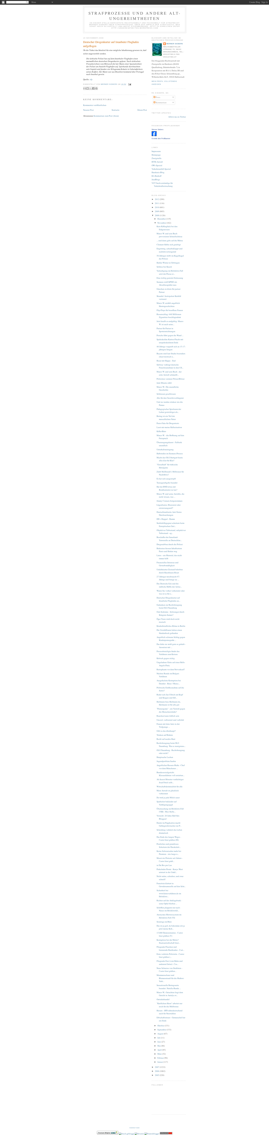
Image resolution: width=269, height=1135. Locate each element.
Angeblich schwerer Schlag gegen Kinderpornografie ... (171, 639)
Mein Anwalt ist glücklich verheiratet (168, 792)
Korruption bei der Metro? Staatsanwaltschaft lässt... (168, 941)
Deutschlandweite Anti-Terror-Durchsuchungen (169, 514)
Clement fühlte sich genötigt (169, 244)
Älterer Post (142, 110)
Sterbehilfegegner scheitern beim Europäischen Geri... (170, 525)
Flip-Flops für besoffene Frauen (170, 310)
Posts (157, 97)
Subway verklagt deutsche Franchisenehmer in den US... (170, 366)
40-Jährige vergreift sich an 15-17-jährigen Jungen (171, 348)
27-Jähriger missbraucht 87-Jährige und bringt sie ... (168, 578)
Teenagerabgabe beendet (167, 482)
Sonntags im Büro (164, 921)
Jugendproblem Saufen (166, 761)
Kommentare (161, 102)
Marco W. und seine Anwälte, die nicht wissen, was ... (170, 495)
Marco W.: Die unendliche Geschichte (168, 388)
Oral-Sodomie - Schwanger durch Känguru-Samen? (170, 613)
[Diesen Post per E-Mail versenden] (84, 88)
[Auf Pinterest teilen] (96, 88)
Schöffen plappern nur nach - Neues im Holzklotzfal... (169, 909)
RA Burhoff (156, 175)
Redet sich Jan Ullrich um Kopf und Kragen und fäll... (170, 696)
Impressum (156, 151)
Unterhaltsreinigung (165, 449)
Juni (159, 1041)
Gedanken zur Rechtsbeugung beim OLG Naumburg (169, 606)
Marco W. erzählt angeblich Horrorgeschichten (168, 305)
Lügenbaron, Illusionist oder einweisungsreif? (169, 506)
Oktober (161, 1025)
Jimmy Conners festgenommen (169, 500)
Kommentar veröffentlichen (94, 105)
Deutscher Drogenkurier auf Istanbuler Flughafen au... (168, 599)
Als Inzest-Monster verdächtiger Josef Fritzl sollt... (170, 781)
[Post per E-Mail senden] (129, 84)
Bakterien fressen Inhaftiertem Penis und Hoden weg (169, 550)
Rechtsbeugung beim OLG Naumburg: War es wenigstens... (171, 745)
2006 (157, 1071)
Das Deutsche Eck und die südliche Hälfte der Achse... (169, 585)
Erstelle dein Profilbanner (161, 138)
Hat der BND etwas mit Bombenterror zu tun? (167, 488)
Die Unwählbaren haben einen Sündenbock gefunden (169, 631)
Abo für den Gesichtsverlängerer (170, 397)
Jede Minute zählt (164, 382)
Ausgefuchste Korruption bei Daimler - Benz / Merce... (169, 682)
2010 (157, 207)
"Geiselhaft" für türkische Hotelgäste (167, 466)
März (159, 1053)
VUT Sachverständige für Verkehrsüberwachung (162, 185)
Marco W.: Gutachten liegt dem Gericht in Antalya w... (170, 994)
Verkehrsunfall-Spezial (161, 169)
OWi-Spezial (157, 165)
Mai (159, 1045)
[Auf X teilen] (90, 88)
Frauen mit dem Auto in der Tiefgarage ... (168, 725)
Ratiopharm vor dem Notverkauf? (171, 669)
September (162, 1029)
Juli (159, 1037)
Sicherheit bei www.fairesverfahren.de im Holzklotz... (169, 893)
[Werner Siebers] (154, 135)
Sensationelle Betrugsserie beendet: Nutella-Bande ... (169, 987)
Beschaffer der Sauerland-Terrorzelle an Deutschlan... (169, 539)
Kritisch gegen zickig (166, 658)
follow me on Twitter (177, 116)
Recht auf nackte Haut (166, 739)
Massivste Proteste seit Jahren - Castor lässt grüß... (170, 860)
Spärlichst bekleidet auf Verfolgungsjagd (167, 803)
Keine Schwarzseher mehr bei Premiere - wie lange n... (169, 853)
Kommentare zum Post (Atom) (106, 115)
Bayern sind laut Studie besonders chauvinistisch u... (171, 355)
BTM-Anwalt (157, 161)
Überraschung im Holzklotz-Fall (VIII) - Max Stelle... (170, 810)
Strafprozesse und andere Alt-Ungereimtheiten (134, 15)
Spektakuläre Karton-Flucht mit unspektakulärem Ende (170, 341)
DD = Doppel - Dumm (166, 519)
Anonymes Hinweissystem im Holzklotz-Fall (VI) (169, 916)
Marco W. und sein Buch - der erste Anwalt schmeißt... (169, 373)
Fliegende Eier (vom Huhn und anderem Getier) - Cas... (170, 962)
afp (91, 79)
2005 (157, 1075)
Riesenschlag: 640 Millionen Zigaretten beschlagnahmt (169, 316)
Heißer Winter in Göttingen (168, 262)
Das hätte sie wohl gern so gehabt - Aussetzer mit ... (171, 646)
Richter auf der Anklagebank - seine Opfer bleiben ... (169, 902)
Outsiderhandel (163, 999)
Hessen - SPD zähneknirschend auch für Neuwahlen (169, 1012)
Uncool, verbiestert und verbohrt (170, 719)
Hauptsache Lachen (165, 757)
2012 (157, 199)
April (159, 1049)
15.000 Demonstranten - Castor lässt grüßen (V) (170, 934)
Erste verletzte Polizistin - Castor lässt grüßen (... (170, 955)
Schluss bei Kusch (164, 266)
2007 (157, 1067)
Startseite (115, 110)
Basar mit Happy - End (166, 360)
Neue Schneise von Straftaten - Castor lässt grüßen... (169, 970)
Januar (160, 1061)
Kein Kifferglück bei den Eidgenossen (167, 228)
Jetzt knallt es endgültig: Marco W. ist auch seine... (170, 323)
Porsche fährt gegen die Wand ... (170, 335)
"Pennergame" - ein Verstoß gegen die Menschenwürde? (171, 710)
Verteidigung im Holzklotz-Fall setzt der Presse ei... (170, 272)
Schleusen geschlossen (166, 393)
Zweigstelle (156, 158)
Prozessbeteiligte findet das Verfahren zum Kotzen (168, 653)
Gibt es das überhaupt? (166, 730)
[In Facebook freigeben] (93, 88)
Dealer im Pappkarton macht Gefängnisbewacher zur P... (169, 824)
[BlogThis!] (87, 88)
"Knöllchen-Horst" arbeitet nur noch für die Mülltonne (169, 1005)
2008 (157, 215)
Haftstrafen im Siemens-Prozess (170, 453)
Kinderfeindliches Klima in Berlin (171, 626)
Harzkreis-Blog (158, 172)
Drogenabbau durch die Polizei (170, 544)
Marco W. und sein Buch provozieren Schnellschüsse (169, 235)
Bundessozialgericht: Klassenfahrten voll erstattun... (170, 774)
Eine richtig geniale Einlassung (170, 277)
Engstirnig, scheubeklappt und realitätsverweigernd (169, 250)
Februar (160, 1057)
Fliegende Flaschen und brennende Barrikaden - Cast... (170, 948)
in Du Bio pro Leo (164, 865)
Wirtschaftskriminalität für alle (169, 786)
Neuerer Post (88, 110)
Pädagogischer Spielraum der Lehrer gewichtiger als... (169, 411)
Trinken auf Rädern (165, 735)
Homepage (156, 154)
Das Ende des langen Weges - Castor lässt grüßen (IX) (169, 838)
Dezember (161, 218)
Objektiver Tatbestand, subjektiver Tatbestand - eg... (171, 532)
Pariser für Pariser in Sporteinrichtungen (166, 330)
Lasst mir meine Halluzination (169, 427)
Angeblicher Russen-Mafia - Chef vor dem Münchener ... (171, 767)
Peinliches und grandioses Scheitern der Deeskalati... (169, 845)
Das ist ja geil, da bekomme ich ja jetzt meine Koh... (171, 927)
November (162, 222)
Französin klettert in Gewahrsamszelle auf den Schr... (171, 885)
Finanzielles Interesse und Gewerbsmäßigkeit (167, 564)
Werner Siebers (174, 44)
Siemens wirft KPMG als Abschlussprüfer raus (167, 283)
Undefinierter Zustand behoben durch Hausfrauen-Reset (170, 571)
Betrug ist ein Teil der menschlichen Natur (166, 418)
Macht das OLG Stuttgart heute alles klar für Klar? (170, 459)
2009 (157, 211)
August (160, 1033)
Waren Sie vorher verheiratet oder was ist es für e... (171, 592)
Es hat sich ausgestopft (166, 478)
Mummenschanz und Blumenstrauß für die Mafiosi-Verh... (170, 978)
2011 (157, 203)
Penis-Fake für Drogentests (168, 423)
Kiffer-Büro (161, 431)
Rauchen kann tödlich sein (168, 715)
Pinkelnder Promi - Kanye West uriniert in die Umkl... (170, 871)
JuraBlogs (156, 179)
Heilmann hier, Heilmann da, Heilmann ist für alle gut (169, 703)
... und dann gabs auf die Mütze (170, 240)
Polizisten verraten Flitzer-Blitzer (170, 378)
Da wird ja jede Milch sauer (168, 797)
